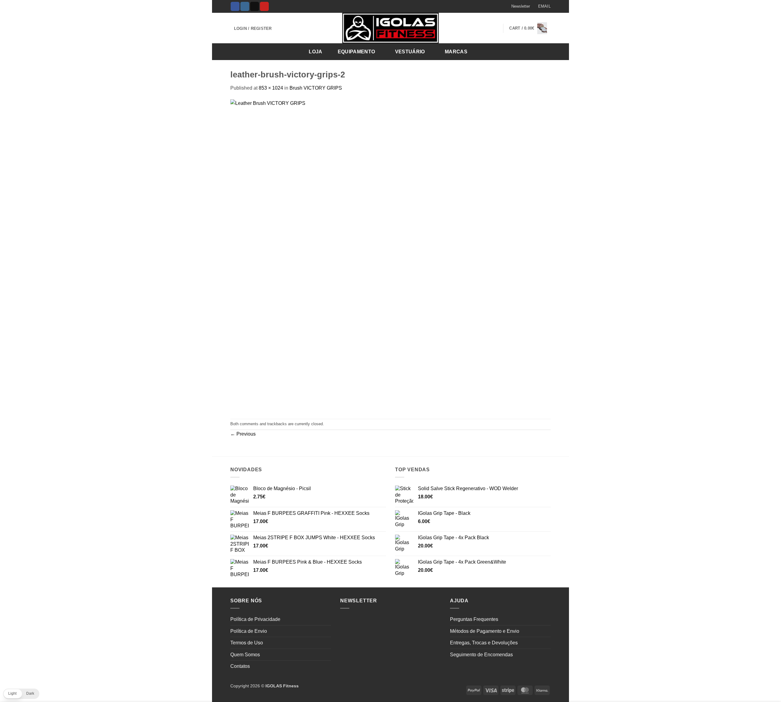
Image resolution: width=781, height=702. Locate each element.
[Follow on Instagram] (244, 6)
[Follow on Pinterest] (264, 6)
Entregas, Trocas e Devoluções (484, 642)
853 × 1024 (271, 88)
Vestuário (410, 51)
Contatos (240, 666)
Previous (243, 434)
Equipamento (356, 51)
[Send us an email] (254, 6)
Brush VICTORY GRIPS (316, 88)
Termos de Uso (246, 642)
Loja (315, 51)
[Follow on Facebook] (235, 6)
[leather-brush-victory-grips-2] (360, 255)
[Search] (544, 51)
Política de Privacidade (255, 619)
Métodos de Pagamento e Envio (484, 631)
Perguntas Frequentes (474, 619)
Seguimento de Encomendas (481, 654)
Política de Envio (248, 631)
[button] (518, 6)
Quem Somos (245, 654)
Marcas (456, 51)
